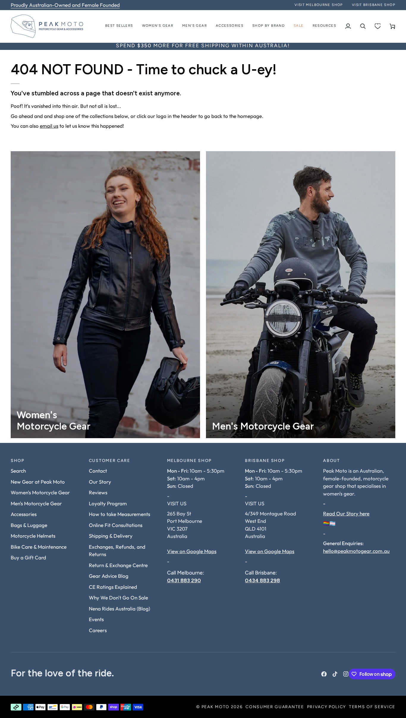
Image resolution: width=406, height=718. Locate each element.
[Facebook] (324, 674)
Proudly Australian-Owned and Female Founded (65, 5)
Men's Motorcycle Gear (36, 503)
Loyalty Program (108, 503)
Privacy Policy (326, 707)
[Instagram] (346, 674)
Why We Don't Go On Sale (118, 597)
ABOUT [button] (331, 461)
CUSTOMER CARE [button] (109, 461)
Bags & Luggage (29, 525)
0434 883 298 (262, 580)
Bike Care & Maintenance (39, 547)
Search (18, 471)
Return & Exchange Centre (118, 565)
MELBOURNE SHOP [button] (189, 461)
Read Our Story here (346, 513)
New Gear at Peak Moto (38, 482)
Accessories (24, 514)
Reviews (98, 492)
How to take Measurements (119, 514)
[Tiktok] (335, 674)
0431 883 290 (184, 580)
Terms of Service (372, 707)
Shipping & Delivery (111, 536)
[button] (158, 26)
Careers (98, 630)
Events (96, 619)
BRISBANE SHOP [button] (264, 461)
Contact (98, 471)
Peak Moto (215, 707)
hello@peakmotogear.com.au (356, 551)
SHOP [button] (17, 461)
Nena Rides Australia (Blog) (119, 608)
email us (49, 126)
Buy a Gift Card (28, 557)
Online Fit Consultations (115, 525)
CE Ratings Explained (113, 587)
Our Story (100, 482)
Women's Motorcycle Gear (40, 492)
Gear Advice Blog (108, 576)
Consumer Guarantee (275, 707)
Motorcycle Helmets (33, 536)
